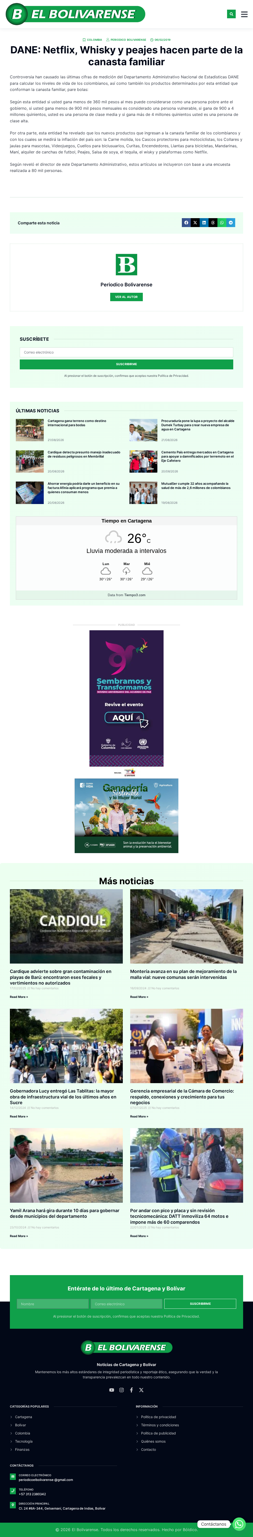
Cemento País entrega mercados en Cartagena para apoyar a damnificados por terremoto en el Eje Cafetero (197, 456)
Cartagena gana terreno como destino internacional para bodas (77, 423)
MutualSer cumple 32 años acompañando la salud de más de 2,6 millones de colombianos (196, 486)
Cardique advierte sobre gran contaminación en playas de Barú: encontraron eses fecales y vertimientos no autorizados (60, 977)
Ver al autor (126, 297)
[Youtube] (111, 1390)
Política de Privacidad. (173, 376)
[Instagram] (121, 1390)
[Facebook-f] (131, 1390)
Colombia (94, 40)
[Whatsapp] (239, 1524)
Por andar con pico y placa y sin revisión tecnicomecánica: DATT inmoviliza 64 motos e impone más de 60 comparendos (179, 1216)
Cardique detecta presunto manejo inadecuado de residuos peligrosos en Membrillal (84, 454)
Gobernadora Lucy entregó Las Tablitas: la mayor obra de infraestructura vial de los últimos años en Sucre (63, 1096)
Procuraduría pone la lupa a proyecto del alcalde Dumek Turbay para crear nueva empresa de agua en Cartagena (197, 425)
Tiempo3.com (135, 595)
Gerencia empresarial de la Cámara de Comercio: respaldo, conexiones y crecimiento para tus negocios (182, 1096)
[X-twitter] (141, 1390)
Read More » (19, 997)
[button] (231, 14)
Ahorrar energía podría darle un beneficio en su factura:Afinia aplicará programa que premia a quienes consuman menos (84, 488)
